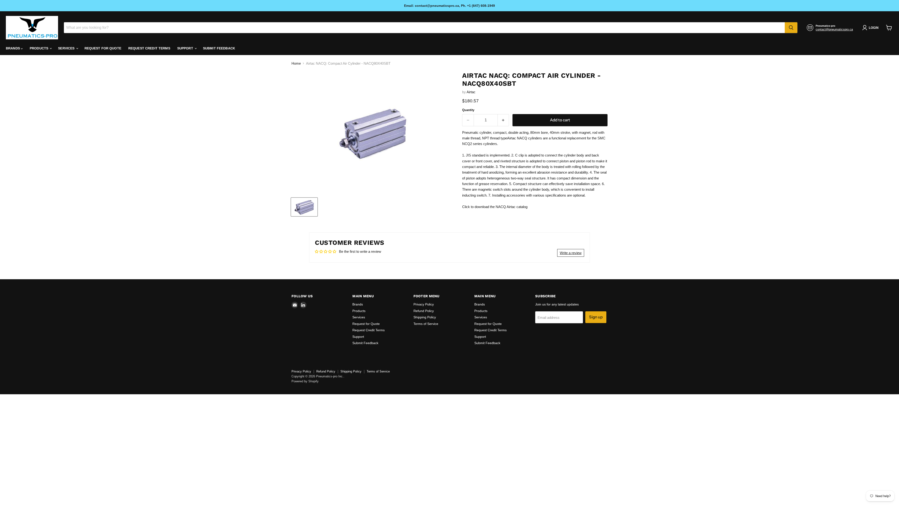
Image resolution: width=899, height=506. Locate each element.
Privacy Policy (423, 304)
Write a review (571, 253)
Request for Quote (103, 48)
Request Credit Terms (149, 48)
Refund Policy (423, 311)
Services (66, 48)
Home (296, 63)
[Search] (791, 27)
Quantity (468, 110)
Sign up (596, 317)
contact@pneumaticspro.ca (834, 29)
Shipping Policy (424, 317)
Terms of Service (425, 324)
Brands (13, 48)
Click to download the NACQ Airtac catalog (494, 207)
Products (39, 48)
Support (185, 48)
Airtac (471, 92)
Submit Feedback (219, 48)
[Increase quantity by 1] (503, 120)
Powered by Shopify (305, 381)
